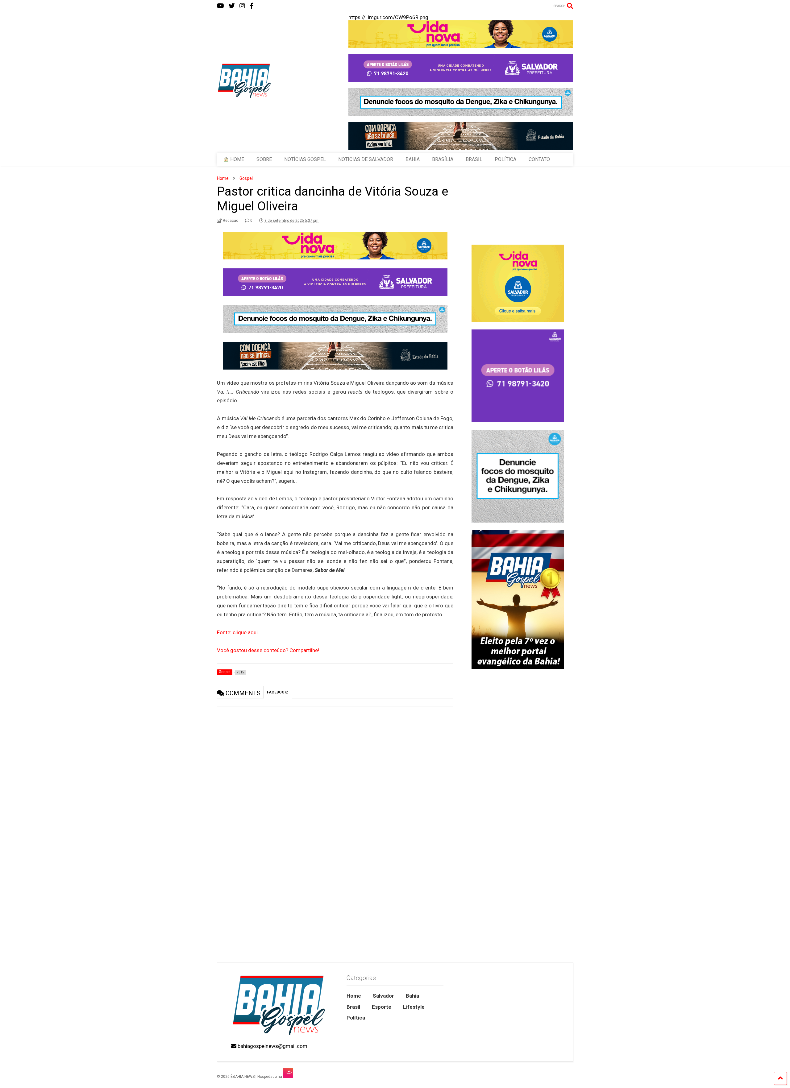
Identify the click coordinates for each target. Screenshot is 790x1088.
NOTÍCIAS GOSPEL (305, 159)
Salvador (383, 996)
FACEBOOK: (278, 692)
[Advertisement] (518, 910)
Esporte (381, 1007)
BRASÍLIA (442, 159)
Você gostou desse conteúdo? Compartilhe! (268, 650)
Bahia (412, 996)
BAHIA (412, 159)
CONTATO (539, 159)
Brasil (353, 1007)
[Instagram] (242, 6)
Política (356, 1018)
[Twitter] (232, 6)
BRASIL (474, 159)
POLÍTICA (505, 159)
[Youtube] (220, 6)
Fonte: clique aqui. (238, 632)
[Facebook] (252, 6)
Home (354, 996)
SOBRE (264, 159)
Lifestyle (414, 1007)
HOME (236, 159)
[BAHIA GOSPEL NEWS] (244, 96)
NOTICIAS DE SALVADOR (365, 159)
